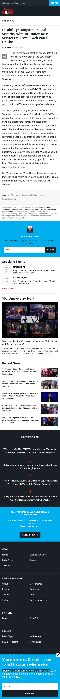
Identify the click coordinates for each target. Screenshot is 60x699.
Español (34, 618)
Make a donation (30, 535)
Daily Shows (8, 560)
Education (34, 589)
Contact (5, 594)
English (5, 618)
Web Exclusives (38, 554)
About (5, 583)
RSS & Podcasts (10, 642)
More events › (8, 289)
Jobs (32, 594)
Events (5, 589)
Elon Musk (15, 195)
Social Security (9, 199)
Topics (33, 560)
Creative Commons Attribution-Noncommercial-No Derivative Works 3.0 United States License (29, 209)
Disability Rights (29, 195)
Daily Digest (8, 636)
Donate (54, 3)
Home (5, 554)
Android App (36, 636)
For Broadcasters (38, 600)
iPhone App (35, 642)
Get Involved (36, 583)
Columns (6, 565)
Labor (41, 195)
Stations (6, 600)
